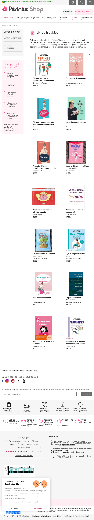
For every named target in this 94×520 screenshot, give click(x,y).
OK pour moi (38, 508)
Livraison (27, 410)
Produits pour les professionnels (86, 18)
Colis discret (44, 408)
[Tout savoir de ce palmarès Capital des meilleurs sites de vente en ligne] (19, 471)
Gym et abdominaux (12, 38)
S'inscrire (86, 394)
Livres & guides (74, 18)
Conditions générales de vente (44, 516)
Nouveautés (67, 12)
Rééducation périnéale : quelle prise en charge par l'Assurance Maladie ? (29, 1)
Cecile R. (24, 451)
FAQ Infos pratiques (82, 443)
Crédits (89, 516)
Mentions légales (65, 516)
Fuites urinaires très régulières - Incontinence (12, 104)
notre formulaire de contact (73, 452)
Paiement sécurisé (62, 408)
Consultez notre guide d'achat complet (11, 130)
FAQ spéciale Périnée (67, 445)
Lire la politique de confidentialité (15, 498)
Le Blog (12, 420)
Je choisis (14, 508)
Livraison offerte (8, 408)
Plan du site (79, 516)
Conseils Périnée (30, 421)
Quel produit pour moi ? (83, 12)
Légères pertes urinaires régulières (11, 94)
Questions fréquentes (48, 421)
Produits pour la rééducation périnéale (8, 18)
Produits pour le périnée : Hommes (51, 18)
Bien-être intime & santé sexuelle (23, 18)
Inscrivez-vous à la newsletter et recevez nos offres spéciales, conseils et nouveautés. (46, 389)
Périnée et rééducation (9, 46)
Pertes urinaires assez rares (12, 84)
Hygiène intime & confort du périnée (37, 18)
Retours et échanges (80, 408)
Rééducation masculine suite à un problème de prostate (12, 116)
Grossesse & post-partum (64, 18)
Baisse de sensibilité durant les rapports (12, 75)
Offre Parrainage (86, 421)
